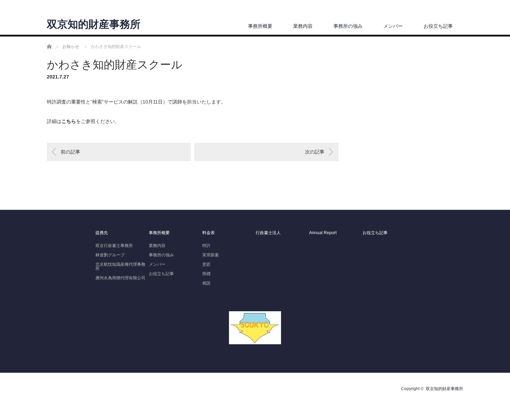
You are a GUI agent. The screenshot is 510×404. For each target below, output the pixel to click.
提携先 (101, 233)
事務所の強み (348, 26)
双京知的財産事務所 (94, 24)
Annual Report (323, 233)
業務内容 (303, 26)
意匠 (206, 264)
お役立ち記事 (438, 26)
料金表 (208, 233)
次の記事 (314, 152)
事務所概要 (260, 26)
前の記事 (70, 152)
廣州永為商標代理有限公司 (120, 278)
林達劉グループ (110, 255)
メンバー (393, 26)
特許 (206, 246)
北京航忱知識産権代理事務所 (120, 266)
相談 (206, 283)
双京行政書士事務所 (114, 246)
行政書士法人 (268, 233)
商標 (206, 274)
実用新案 (210, 255)
